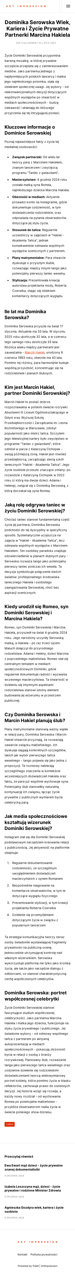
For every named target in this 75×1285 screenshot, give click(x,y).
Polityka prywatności (44, 1254)
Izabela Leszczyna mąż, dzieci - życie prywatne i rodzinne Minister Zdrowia (33, 1188)
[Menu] (66, 6)
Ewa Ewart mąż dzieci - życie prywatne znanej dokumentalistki (34, 1167)
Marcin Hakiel (34, 352)
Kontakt (22, 1254)
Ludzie (9, 1124)
